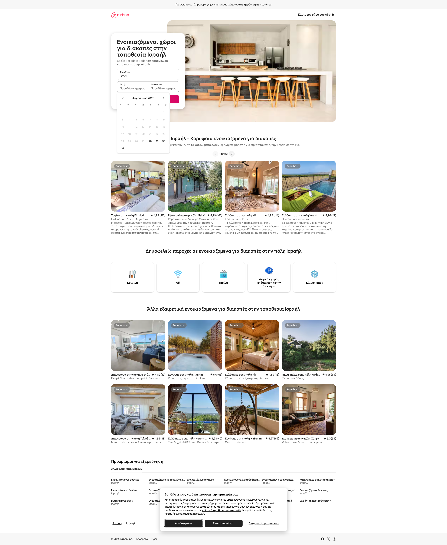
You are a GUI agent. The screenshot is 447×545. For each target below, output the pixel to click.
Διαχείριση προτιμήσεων (264, 523)
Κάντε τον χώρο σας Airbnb (316, 15)
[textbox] (132, 88)
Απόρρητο (142, 539)
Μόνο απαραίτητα (223, 523)
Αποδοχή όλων (183, 523)
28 (150, 141)
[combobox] (148, 76)
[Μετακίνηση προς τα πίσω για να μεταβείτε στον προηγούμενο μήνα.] (123, 98)
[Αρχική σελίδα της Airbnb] (120, 14)
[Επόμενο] (232, 154)
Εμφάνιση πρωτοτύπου (257, 4)
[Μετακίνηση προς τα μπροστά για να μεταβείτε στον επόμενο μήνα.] (163, 98)
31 (122, 148)
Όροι (154, 539)
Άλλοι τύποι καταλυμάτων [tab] (126, 468)
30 (163, 141)
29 (157, 141)
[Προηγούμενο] (215, 154)
